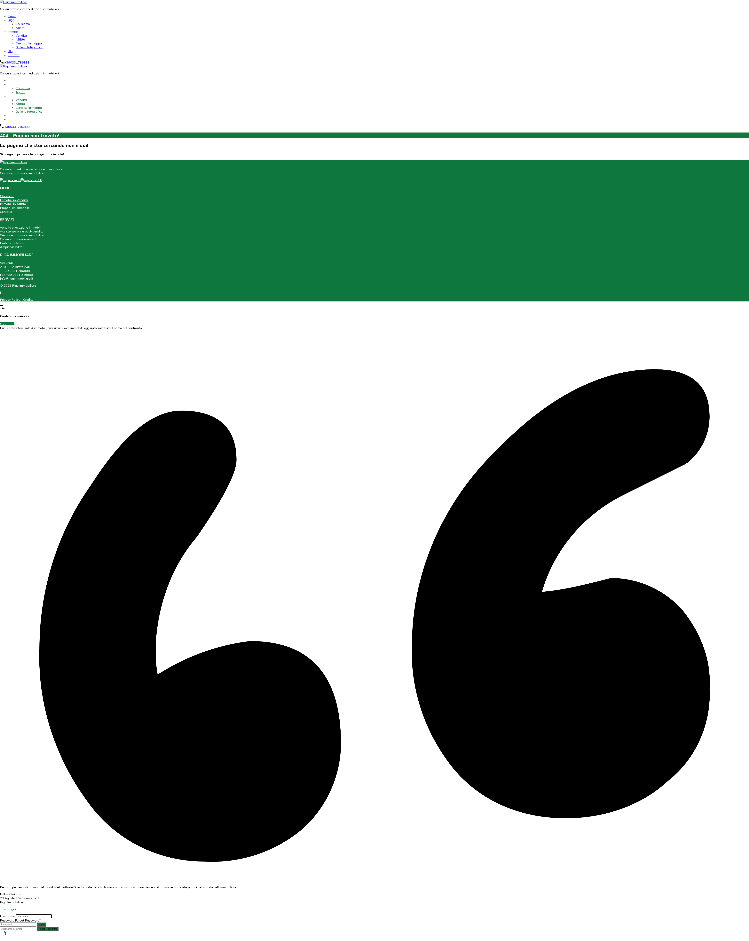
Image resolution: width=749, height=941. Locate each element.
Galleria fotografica (29, 47)
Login (41, 924)
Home (12, 16)
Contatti (14, 55)
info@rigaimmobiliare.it (16, 278)
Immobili (14, 32)
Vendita (21, 35)
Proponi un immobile (15, 208)
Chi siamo (23, 24)
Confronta (7, 324)
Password (7, 920)
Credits (28, 299)
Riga (11, 20)
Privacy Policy (10, 299)
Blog (11, 51)
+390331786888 (17, 62)
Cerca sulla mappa (29, 43)
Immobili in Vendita (14, 200)
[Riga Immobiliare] (13, 2)
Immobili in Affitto (13, 204)
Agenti (20, 28)
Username (7, 916)
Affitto (20, 39)
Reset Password (47, 928)
